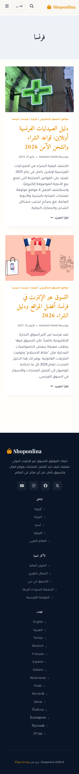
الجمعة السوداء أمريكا (38, 589)
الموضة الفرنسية (38, 597)
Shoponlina (64, 7)
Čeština (38, 710)
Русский (38, 726)
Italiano (38, 670)
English (38, 622)
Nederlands (38, 678)
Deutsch (38, 646)
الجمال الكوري (38, 573)
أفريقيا (38, 533)
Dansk (38, 702)
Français (38, 654)
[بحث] (32, 7)
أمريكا (38, 517)
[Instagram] (33, 485)
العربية (38, 630)
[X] (57, 485)
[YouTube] (21, 485)
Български (38, 718)
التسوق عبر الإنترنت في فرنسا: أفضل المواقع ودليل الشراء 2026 (42, 306)
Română (38, 694)
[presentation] (39, 89)
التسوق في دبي (38, 581)
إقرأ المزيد (59, 218)
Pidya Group (22, 762)
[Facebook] (45, 485)
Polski (38, 686)
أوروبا (34, 119)
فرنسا (25, 119)
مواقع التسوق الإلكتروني (54, 119)
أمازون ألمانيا (38, 566)
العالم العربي (38, 541)
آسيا (38, 525)
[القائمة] (7, 7)
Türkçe (38, 638)
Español (38, 662)
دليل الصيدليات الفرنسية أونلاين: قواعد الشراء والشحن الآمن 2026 (43, 138)
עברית (38, 734)
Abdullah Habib (48, 157)
